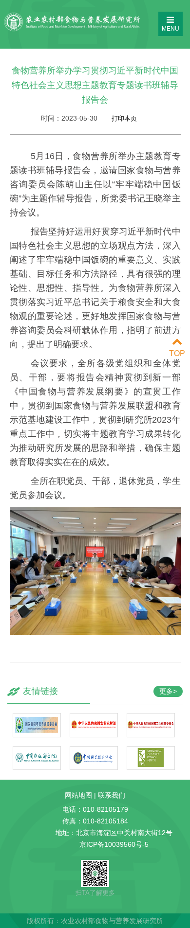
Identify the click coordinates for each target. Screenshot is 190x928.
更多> (168, 691)
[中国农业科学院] (36, 765)
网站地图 (78, 795)
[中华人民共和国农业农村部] (93, 733)
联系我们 (111, 795)
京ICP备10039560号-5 (114, 844)
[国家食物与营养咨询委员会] (36, 733)
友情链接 (40, 691)
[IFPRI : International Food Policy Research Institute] (150, 765)
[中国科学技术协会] (93, 765)
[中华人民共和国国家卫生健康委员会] (150, 733)
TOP (177, 353)
